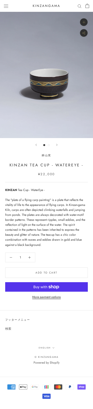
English (45, 347)
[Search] (80, 6)
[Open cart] (87, 6)
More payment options (46, 297)
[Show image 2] (49, 145)
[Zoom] (84, 22)
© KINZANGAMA (46, 357)
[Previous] (36, 145)
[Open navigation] (6, 6)
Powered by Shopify (46, 362)
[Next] (57, 145)
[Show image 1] (44, 145)
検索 (8, 328)
